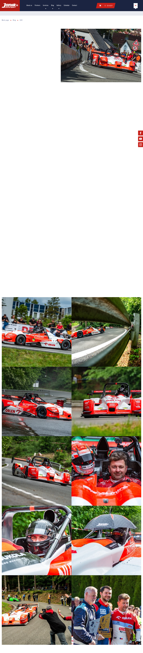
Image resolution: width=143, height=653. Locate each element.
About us (29, 5)
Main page (5, 20)
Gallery (59, 5)
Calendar (66, 5)
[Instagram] (140, 144)
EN (135, 5)
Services (45, 5)
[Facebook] (140, 133)
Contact (74, 5)
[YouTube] (140, 138)
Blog (52, 5)
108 (21, 20)
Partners (37, 5)
